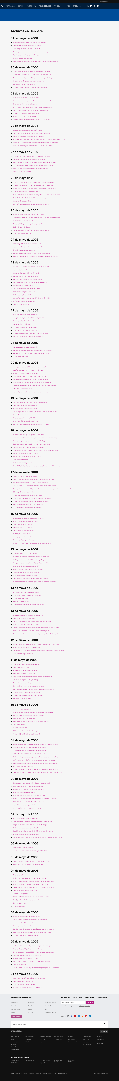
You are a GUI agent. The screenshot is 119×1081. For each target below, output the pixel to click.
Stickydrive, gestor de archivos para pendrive (28, 615)
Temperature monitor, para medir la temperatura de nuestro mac (34, 101)
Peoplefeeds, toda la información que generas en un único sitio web (35, 450)
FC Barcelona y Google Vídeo (22, 295)
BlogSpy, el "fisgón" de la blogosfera (25, 116)
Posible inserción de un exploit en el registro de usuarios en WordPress (36, 195)
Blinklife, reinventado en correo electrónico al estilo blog (31, 253)
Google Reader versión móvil (22, 304)
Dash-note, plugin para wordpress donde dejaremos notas (32, 932)
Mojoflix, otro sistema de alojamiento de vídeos (28, 370)
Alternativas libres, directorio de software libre (28, 214)
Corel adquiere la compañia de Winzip (25, 890)
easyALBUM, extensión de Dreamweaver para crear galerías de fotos (35, 744)
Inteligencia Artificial (50, 1012)
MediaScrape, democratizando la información (28, 130)
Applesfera (14, 1044)
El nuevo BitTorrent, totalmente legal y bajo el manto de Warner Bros (35, 769)
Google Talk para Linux (20, 415)
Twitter (88, 6)
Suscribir (90, 1002)
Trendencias (86, 1039)
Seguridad (31, 1006)
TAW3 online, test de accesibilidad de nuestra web (29, 751)
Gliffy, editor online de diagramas (24, 301)
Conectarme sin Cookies (49, 1073)
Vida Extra (28, 1042)
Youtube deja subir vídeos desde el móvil (26, 734)
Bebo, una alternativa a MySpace (23, 792)
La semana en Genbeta (20, 356)
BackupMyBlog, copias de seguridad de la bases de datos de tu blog (35, 757)
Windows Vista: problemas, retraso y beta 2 (27, 224)
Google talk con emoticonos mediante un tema (28, 686)
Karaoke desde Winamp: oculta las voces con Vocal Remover (33, 185)
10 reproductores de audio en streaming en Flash (29, 795)
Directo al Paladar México (59, 1060)
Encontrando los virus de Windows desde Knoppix (29, 376)
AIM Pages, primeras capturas (22, 766)
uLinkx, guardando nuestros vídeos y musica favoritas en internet (34, 162)
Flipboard (91, 6)
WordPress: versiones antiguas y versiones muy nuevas (31, 501)
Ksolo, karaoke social (20, 964)
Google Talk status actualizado (23, 981)
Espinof (42, 1042)
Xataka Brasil (14, 1062)
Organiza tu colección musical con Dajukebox (28, 786)
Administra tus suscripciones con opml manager (29, 715)
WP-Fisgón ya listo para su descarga (25, 327)
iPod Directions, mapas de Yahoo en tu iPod (27, 692)
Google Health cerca (19, 903)
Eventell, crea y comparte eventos (24, 250)
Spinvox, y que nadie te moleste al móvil (26, 191)
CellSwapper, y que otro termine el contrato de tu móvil (31, 783)
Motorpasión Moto (73, 1042)
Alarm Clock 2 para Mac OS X (22, 172)
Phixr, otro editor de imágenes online (25, 315)
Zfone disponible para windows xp (24, 292)
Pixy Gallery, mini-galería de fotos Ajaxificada (28, 504)
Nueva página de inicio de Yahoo (24, 537)
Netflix (13, 1012)
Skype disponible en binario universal (25, 670)
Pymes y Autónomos (100, 1042)
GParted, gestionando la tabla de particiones (28, 336)
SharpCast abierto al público (22, 58)
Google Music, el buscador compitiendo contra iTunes (30, 578)
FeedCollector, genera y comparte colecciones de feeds (31, 961)
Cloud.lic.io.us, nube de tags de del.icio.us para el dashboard (33, 831)
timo (46, 1009)
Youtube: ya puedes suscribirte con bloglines (28, 695)
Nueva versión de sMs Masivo (22, 324)
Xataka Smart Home (16, 1047)
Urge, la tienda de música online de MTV (26, 566)
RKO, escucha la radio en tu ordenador (25, 408)
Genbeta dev (48, 1006)
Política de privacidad (35, 1073)
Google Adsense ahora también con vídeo (27, 288)
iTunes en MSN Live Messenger (23, 285)
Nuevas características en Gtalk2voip (25, 347)
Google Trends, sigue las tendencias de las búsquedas (31, 721)
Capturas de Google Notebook (23, 654)
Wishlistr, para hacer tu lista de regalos (25, 935)
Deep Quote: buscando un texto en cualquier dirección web (32, 676)
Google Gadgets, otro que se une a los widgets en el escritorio (33, 689)
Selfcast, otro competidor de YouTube (25, 958)
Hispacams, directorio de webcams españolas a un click (31, 247)
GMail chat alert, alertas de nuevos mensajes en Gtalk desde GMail (35, 763)
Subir (103, 1031)
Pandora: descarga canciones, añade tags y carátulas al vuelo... (34, 182)
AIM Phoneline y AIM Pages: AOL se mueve (27, 808)
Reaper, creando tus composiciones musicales (28, 569)
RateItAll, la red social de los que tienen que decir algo (31, 52)
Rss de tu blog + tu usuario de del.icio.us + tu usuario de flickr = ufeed (36, 644)
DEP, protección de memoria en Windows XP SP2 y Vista (31, 119)
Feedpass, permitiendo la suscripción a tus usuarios (30, 402)
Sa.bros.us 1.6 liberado (20, 728)
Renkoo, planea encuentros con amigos (26, 834)
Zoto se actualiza (18, 875)
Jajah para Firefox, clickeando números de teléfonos (30, 282)
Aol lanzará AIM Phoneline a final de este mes (28, 864)
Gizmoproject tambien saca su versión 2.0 (27, 244)
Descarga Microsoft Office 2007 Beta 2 (26, 273)
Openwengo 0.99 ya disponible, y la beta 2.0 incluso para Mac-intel (35, 412)
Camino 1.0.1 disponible (20, 894)
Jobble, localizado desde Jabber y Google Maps (29, 560)
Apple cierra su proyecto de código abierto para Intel (30, 482)
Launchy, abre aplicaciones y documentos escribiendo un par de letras (36, 627)
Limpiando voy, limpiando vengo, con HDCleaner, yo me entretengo (35, 438)
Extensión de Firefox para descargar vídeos (27, 987)
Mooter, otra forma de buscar (22, 270)
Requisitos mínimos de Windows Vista (25, 421)
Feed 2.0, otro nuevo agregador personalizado (28, 447)
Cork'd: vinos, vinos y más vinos (23, 463)
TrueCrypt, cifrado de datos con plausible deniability (30, 87)
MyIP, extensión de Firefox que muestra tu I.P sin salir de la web (34, 760)
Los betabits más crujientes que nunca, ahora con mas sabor (33, 165)
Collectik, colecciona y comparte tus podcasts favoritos (31, 861)
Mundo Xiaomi (15, 1049)
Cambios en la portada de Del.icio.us (25, 221)
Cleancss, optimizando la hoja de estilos (26, 572)
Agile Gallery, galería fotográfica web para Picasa (29, 978)
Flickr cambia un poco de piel (22, 524)
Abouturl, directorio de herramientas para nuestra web (31, 353)
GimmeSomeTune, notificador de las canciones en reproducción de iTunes (37, 837)
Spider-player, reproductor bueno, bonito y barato (29, 878)
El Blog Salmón (101, 1039)
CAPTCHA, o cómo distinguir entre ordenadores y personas (32, 107)
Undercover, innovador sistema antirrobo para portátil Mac (32, 350)
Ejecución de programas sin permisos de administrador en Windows (35, 142)
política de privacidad (84, 1006)
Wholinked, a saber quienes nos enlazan (26, 664)
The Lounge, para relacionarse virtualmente (27, 507)
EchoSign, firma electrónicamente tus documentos (29, 900)
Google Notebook (19, 724)
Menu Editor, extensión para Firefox (24, 805)
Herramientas (15, 1006)
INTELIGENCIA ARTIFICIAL (27, 6)
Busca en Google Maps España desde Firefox (28, 949)
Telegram (98, 6)
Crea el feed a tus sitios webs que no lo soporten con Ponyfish (33, 887)
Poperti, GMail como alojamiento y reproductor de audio (31, 156)
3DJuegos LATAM (30, 1060)
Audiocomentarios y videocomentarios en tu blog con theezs (33, 146)
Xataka (13, 1039)
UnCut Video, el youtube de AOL (23, 530)
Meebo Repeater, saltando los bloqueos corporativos (30, 392)
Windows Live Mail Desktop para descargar (27, 595)
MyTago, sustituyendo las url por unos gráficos (28, 318)
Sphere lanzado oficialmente (22, 926)
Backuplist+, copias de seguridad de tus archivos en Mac (32, 828)
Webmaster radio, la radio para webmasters (27, 683)
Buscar (104, 1024)
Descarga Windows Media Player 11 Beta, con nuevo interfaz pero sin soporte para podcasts (43, 489)
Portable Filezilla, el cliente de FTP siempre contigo (30, 198)
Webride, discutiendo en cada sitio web (26, 55)
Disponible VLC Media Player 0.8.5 (24, 848)
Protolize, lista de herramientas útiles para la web (29, 802)
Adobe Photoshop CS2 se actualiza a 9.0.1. (27, 456)
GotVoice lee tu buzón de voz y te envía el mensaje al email (32, 75)
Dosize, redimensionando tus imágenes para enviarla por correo (34, 479)
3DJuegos (28, 1039)
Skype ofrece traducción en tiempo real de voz (28, 604)
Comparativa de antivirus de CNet (24, 84)
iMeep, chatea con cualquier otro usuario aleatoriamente (31, 133)
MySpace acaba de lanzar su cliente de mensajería (29, 747)
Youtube (75, 1016)
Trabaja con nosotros (102, 1073)
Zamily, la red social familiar (22, 233)
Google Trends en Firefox (21, 667)
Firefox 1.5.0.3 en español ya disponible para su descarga (32, 946)
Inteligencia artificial (50, 1002)
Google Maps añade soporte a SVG (24, 673)
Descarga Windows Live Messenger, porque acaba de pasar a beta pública (37, 772)
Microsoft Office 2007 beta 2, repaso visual (27, 279)
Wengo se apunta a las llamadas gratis (25, 476)
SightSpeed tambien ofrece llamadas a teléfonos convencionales (34, 188)
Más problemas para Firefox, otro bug (25, 680)
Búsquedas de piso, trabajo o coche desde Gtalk (29, 81)
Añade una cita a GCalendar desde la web (27, 923)
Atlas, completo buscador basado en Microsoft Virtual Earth (33, 712)
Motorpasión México (71, 1060)
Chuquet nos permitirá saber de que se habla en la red (31, 267)
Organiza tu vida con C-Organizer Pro (25, 405)
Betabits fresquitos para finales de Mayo (26, 373)
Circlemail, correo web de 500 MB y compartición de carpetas (33, 952)
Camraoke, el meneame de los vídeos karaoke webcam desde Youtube (36, 218)
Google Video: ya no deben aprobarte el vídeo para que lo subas (34, 486)
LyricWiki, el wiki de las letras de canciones (27, 955)
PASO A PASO (77, 6)
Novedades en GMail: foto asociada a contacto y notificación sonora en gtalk (38, 650)
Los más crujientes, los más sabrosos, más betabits (30, 851)
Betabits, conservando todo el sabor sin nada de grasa (31, 631)
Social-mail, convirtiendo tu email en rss (26, 98)
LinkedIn (89, 1016)
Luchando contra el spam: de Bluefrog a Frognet (29, 159)
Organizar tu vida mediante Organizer (25, 104)
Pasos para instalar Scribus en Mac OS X (26, 818)
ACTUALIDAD (10, 6)
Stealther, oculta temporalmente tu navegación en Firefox (32, 382)
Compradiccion (87, 1044)
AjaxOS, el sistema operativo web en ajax (26, 916)
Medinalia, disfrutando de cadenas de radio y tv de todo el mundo (35, 386)
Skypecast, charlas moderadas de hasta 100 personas (30, 884)
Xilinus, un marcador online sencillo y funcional (28, 136)
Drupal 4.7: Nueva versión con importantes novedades (31, 897)
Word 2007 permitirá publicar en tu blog (26, 624)
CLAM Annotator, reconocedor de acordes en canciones (31, 444)
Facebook (94, 6)
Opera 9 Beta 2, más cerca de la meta (25, 276)
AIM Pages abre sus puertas (22, 698)
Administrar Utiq (62, 1073)
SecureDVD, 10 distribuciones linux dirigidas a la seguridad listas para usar (37, 466)
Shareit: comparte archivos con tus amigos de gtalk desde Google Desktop (38, 634)
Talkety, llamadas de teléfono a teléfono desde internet (31, 230)
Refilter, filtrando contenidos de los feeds (26, 647)
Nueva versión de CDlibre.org (22, 527)
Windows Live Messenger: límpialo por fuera (27, 495)
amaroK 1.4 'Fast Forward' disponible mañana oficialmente (32, 543)
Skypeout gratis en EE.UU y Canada (25, 553)
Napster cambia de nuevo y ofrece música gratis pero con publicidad (36, 968)
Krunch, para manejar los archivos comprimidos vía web (31, 71)
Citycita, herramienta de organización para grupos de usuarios (33, 929)
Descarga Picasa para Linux (22, 201)
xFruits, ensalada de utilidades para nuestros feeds (29, 367)
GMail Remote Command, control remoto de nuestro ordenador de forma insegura (40, 139)
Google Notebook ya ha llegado (23, 540)
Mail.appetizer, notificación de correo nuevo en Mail (30, 920)
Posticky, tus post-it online (21, 534)
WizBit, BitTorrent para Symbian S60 (25, 330)
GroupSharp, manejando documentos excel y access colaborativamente (36, 61)
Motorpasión (71, 1039)
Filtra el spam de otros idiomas (23, 389)
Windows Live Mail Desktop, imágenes (25, 575)
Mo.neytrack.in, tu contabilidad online (25, 521)
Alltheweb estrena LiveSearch (22, 709)
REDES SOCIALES (45, 6)
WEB (68, 6)
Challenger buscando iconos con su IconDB (27, 45)
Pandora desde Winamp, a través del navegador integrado (32, 498)
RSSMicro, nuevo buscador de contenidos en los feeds (31, 557)
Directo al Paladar (59, 1039)
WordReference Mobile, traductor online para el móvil (30, 333)
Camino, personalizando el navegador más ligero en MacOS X (33, 621)
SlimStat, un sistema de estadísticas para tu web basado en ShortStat (36, 256)
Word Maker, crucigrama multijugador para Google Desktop (32, 78)
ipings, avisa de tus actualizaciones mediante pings (30, 825)
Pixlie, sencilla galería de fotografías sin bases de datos (31, 563)
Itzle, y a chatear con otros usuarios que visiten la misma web (33, 881)
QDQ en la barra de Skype (21, 227)
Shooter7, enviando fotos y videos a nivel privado (29, 42)
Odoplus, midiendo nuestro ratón (23, 492)
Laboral (30, 1009)
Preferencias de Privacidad (19, 1073)
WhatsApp (31, 1012)
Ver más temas (16, 1017)
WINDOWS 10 (58, 6)
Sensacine (42, 1039)
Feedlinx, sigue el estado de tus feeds (25, 453)
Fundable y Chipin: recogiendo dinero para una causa (30, 379)
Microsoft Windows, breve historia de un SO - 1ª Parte (31, 424)
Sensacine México (45, 1060)
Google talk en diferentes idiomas (24, 618)
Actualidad (31, 1002)
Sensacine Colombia (42, 1063)
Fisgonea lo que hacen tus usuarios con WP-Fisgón (29, 441)
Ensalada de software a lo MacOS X (24, 418)
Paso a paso (14, 1002)
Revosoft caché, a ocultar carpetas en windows (28, 518)
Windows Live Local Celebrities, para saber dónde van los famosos (35, 582)
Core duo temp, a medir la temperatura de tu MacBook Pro (32, 821)
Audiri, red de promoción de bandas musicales (28, 789)
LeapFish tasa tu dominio (21, 460)
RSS (82, 1016)
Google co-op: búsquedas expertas (24, 718)
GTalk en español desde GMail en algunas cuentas (29, 731)
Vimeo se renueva (19, 906)
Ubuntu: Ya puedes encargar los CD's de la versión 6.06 (31, 298)
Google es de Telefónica (21, 601)
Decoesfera (86, 1042)
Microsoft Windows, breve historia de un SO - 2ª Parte (31, 204)
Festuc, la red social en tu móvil (23, 321)
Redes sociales (15, 1009)
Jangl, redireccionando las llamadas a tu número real (30, 110)
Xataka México (15, 1060)
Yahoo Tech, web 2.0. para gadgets (24, 984)
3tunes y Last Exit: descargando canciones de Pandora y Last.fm (34, 798)
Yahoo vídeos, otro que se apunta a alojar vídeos (29, 435)
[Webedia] (104, 1)
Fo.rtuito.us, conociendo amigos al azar (26, 113)
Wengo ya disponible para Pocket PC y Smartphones (30, 168)
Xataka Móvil (14, 1042)
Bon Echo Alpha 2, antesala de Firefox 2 (26, 592)
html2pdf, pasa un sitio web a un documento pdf (29, 754)
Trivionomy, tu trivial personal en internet (26, 49)
